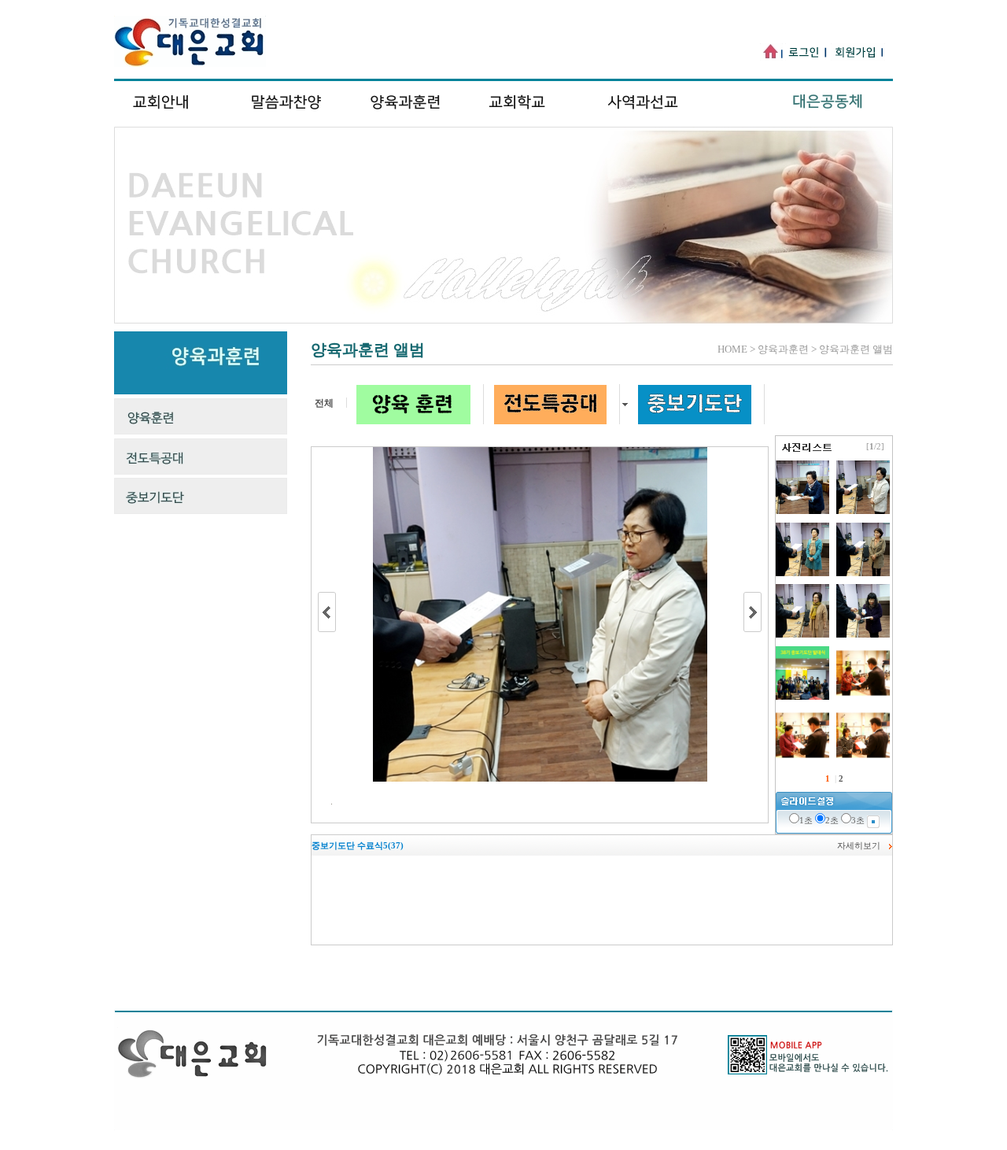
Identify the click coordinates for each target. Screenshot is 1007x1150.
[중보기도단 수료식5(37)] (863, 511)
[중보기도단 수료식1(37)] (863, 634)
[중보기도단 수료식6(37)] (804, 511)
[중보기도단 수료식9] (863, 759)
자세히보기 (858, 845)
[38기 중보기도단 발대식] (804, 696)
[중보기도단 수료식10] (804, 759)
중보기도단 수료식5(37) (358, 845)
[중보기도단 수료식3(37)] (863, 573)
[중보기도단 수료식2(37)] (804, 634)
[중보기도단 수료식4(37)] (804, 573)
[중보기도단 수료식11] (863, 696)
